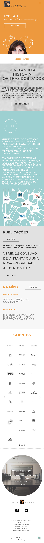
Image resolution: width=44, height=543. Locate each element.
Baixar (10, 275)
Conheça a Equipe (22, 104)
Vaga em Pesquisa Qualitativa (15, 300)
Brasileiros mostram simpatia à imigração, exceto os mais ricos (18, 317)
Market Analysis (15, 4)
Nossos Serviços (22, 59)
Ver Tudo (11, 239)
